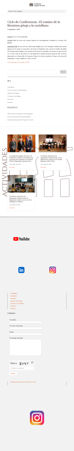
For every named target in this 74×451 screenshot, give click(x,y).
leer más (12, 167)
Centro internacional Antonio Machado (19, 117)
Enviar (13, 373)
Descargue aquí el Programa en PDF (18, 62)
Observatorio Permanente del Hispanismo (20, 113)
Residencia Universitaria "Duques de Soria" (20, 120)
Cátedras (13, 298)
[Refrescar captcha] (32, 362)
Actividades (10, 87)
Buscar (63, 72)
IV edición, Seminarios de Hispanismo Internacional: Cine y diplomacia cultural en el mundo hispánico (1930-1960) (51, 158)
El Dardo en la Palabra (14, 96)
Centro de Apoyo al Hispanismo (17, 90)
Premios (9, 102)
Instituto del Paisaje (13, 93)
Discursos (10, 99)
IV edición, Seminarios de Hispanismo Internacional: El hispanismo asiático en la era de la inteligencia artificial (20, 199)
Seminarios (13, 296)
